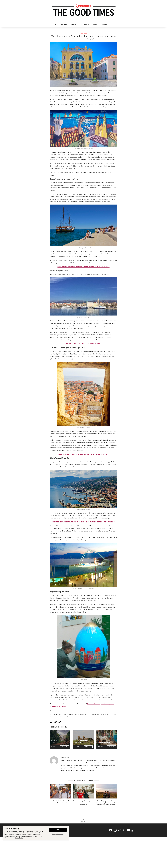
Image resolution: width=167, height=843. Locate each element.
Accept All (58, 830)
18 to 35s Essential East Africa (81, 741)
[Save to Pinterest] (59, 721)
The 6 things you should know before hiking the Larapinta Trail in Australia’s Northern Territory (106, 802)
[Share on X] (55, 721)
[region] (36, 833)
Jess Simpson (82, 39)
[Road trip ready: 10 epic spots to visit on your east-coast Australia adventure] (83, 791)
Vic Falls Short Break (56, 741)
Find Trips (63, 25)
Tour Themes (84, 25)
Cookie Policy (19, 838)
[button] (51, 795)
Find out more (71, 829)
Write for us (105, 25)
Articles (73, 25)
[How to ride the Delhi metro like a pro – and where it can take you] (60, 791)
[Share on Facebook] (51, 721)
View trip (64, 746)
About (95, 25)
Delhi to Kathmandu (105, 742)
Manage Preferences (57, 834)
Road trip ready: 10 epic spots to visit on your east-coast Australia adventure (83, 802)
